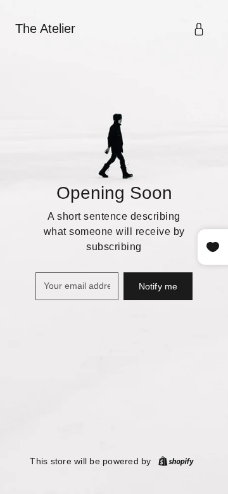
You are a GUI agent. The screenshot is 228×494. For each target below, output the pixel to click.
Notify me (158, 286)
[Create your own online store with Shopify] (176, 461)
